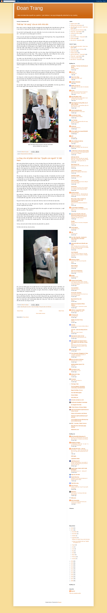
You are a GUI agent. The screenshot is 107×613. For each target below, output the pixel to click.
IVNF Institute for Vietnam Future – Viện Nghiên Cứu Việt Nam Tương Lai (79, 342)
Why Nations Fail (75, 164)
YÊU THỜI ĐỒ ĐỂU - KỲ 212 (77, 311)
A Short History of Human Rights (79, 407)
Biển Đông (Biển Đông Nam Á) (78, 436)
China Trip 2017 (74, 266)
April (73, 552)
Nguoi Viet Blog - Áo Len (77, 390)
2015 (72, 563)
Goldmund (73, 126)
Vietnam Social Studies (76, 280)
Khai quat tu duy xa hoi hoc (76, 360)
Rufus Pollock (74, 265)
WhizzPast (73, 491)
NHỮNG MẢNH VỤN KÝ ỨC (77, 364)
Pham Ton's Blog (75, 77)
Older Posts (61, 310)
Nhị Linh (73, 72)
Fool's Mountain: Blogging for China (79, 353)
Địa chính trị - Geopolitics (76, 40)
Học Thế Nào (74, 120)
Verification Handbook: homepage (79, 402)
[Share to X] (35, 152)
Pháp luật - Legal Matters (76, 31)
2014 (72, 565)
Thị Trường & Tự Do (76, 349)
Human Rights (74, 395)
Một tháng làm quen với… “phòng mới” (79, 471)
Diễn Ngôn (73, 456)
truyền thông (73, 38)
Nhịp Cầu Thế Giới (75, 474)
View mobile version (40, 313)
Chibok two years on (75, 289)
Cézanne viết (73, 73)
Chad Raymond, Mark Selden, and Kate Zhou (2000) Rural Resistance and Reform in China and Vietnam (79, 283)
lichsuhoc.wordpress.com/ (77, 400)
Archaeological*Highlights (77, 207)
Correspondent (74, 288)
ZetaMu (73, 221)
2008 (72, 576)
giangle (73, 275)
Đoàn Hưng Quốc (75, 500)
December (74, 531)
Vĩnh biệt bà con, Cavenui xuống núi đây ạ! (79, 326)
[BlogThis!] (33, 152)
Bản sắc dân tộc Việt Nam (77, 359)
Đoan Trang (30, 8)
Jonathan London (75, 175)
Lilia (72, 232)
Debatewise (74, 186)
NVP (72, 136)
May (73, 550)
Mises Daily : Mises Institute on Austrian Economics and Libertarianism (78, 200)
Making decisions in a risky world (78, 111)
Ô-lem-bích (73, 375)
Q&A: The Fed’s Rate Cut (76, 380)
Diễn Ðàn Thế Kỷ (75, 157)
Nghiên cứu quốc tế (75, 146)
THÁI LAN (73, 365)
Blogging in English (75, 442)
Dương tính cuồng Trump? (76, 176)
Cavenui (73, 324)
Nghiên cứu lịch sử (75, 85)
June (73, 548)
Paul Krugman (74, 227)
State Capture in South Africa (77, 271)
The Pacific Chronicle (76, 292)
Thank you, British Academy (77, 116)
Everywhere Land (75, 369)
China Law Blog (74, 180)
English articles (74, 23)
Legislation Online (75, 458)
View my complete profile (75, 593)
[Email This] (32, 152)
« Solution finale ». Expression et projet (79, 306)
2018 (72, 528)
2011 (72, 571)
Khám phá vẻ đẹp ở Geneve (77, 332)
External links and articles (76, 25)
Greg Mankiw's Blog (76, 115)
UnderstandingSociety (76, 110)
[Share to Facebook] (37, 152)
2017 (72, 530)
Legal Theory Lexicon (76, 170)
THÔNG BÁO (74, 239)
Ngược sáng (73, 137)
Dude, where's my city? (76, 370)
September (74, 537)
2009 (72, 574)
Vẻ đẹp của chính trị (75, 33)
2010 (72, 572)
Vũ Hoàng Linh (74, 315)
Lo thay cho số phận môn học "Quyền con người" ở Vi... (80, 542)
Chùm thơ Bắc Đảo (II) (75, 127)
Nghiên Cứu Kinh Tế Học (77, 319)
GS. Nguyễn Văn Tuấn (76, 404)
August (73, 545)
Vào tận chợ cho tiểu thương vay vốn (78, 337)
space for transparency (76, 270)
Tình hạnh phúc (74, 233)
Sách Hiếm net (74, 397)
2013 (72, 567)
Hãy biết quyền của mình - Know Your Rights (30, 306)
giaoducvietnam (75, 192)
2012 (72, 569)
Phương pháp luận (75, 132)
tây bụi (72, 90)
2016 (72, 561)
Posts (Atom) (26, 317)
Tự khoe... (73, 321)
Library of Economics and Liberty (79, 413)
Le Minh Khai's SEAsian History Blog (80, 150)
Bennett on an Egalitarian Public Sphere (79, 171)
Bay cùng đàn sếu (74, 142)
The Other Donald (74, 68)
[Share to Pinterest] (38, 152)
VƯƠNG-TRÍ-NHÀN (75, 82)
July (73, 547)
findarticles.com (75, 429)
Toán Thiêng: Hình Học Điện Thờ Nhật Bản (80, 86)
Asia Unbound (74, 252)
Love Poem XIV (74, 316)
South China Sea (75, 477)
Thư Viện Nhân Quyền (76, 392)
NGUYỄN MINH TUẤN (76, 96)
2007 (72, 578)
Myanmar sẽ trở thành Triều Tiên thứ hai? (79, 147)
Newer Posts (20, 310)
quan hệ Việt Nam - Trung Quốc (78, 36)
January (74, 558)
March (73, 554)
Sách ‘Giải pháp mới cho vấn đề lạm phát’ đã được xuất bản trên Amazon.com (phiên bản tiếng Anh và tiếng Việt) (79, 247)
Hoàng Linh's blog (75, 374)
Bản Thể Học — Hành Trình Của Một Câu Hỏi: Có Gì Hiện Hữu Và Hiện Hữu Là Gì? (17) (79, 451)
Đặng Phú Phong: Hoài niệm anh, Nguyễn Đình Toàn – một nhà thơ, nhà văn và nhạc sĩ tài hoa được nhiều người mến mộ (79, 159)
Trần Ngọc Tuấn (74, 384)
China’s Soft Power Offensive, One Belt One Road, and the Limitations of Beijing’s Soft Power (79, 255)
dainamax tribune (75, 259)
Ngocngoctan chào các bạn (77, 336)
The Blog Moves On (75, 228)
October (74, 535)
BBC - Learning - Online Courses (79, 423)
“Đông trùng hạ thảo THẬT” (76, 78)
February (74, 556)
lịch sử (72, 35)
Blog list (73, 591)
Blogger (59, 602)
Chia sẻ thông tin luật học (77, 141)
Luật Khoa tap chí (75, 461)
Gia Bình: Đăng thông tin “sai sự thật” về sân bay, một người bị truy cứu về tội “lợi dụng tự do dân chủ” (79, 463)
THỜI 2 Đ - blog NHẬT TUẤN (77, 310)
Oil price (72, 300)
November (74, 533)
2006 (72, 580)
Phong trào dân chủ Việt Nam (26, 153)
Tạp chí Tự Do (74, 485)
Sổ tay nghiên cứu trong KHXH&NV (79, 131)
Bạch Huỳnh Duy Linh (76, 299)
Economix (73, 379)
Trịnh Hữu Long (74, 483)
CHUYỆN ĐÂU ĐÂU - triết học (78, 448)
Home (40, 310)
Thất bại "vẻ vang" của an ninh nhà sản (32, 24)
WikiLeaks (73, 498)
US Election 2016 (74, 276)
